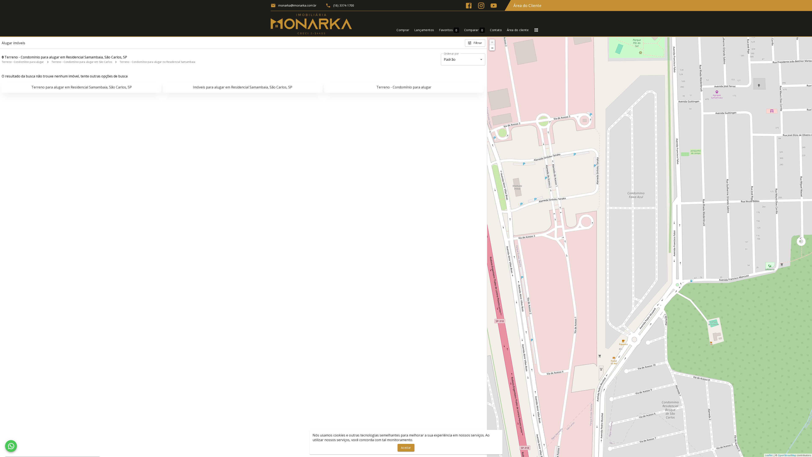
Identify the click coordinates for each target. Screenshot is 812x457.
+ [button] (492, 42)
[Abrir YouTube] (493, 5)
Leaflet (769, 455)
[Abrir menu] (536, 30)
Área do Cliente (527, 5)
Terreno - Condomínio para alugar (23, 62)
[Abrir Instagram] (481, 5)
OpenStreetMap (787, 455)
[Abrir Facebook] (468, 5)
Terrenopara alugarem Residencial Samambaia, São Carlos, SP (81, 87)
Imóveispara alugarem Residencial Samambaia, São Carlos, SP (242, 87)
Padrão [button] (449, 59)
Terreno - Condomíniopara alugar (403, 87)
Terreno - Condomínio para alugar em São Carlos (82, 62)
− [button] (492, 47)
